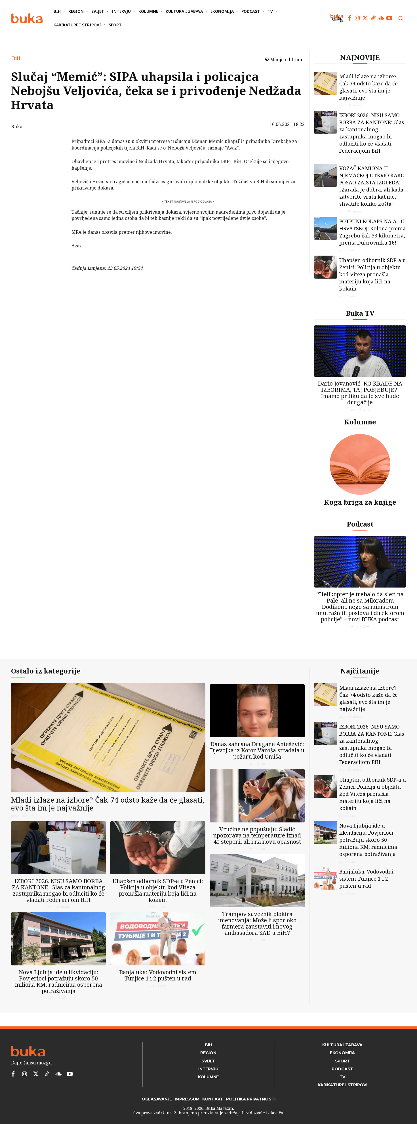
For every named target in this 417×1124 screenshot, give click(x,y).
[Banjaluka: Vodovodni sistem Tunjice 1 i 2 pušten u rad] (157, 938)
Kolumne (360, 421)
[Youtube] (389, 18)
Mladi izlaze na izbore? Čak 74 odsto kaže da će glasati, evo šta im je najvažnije (368, 87)
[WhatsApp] (56, 184)
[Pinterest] (56, 170)
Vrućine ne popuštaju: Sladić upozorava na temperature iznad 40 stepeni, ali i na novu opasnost (257, 835)
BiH (16, 58)
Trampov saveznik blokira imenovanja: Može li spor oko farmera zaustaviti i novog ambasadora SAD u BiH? (257, 923)
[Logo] (27, 18)
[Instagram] (357, 18)
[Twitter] (365, 18)
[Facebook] (349, 18)
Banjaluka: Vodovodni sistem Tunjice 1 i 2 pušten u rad (157, 975)
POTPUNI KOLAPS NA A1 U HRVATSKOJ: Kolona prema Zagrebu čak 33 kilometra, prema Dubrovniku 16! (372, 232)
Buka (16, 126)
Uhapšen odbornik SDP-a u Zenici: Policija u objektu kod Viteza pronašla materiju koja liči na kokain (372, 274)
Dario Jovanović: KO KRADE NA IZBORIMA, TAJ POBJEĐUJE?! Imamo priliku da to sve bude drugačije (360, 393)
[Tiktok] (373, 18)
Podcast (360, 524)
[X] (56, 157)
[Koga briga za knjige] (360, 464)
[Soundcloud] (381, 18)
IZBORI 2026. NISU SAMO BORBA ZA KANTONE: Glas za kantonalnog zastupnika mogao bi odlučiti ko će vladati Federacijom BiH (371, 133)
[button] (400, 18)
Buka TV (360, 313)
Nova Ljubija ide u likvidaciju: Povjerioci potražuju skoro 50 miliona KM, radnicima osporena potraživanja (58, 981)
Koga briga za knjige (360, 502)
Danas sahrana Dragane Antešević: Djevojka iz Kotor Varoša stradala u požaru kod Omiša (257, 750)
